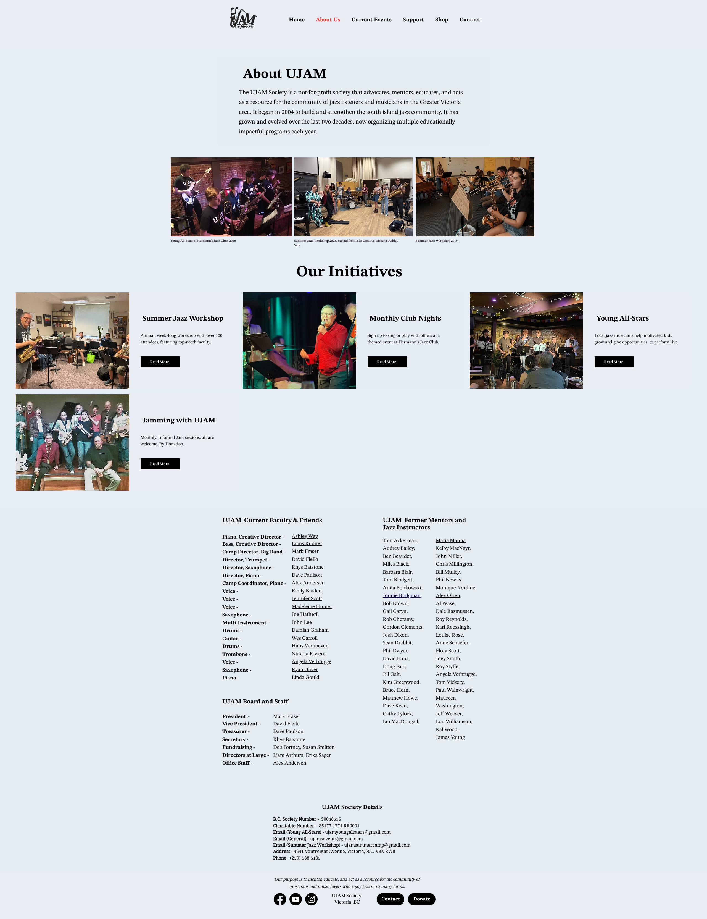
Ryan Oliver (305, 670)
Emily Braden (307, 591)
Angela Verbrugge (311, 662)
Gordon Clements (402, 627)
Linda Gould (305, 677)
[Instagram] (311, 899)
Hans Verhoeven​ (310, 646)
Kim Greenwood (401, 682)
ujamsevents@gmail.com (336, 838)
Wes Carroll (305, 638)
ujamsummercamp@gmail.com (377, 845)
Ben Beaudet (397, 556)
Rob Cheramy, (399, 619)
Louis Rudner (307, 544)
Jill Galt (391, 674)
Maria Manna (451, 540)
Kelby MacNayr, (453, 548)
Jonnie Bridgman (402, 595)
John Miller (448, 556)
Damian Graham (310, 630)
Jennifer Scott (307, 599)
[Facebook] (280, 899)
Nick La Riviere (308, 654)
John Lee (302, 622)
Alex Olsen (448, 595)
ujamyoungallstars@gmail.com (358, 832)
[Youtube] (295, 899)
